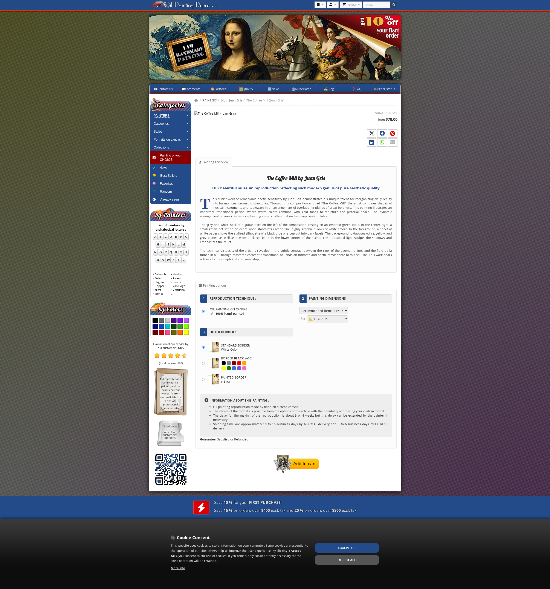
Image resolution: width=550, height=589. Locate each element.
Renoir (177, 282)
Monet (158, 294)
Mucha (177, 274)
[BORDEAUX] (234, 363)
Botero (158, 278)
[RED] (239, 363)
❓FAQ (356, 89)
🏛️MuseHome (301, 89)
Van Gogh (179, 286)
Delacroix (160, 274)
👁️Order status (384, 89)
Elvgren (159, 282)
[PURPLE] (239, 368)
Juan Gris (235, 100)
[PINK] (244, 368)
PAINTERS (210, 100)
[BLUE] (234, 368)
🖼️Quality (246, 89)
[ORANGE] (244, 363)
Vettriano (179, 290)
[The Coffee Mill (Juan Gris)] (215, 113)
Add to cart (304, 463)
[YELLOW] (224, 368)
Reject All (347, 560)
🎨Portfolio (218, 89)
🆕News (274, 89)
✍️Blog (329, 89)
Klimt (157, 290)
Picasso (177, 278)
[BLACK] (224, 363)
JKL (223, 100)
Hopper (159, 286)
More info (178, 568)
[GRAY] (229, 363)
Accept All (347, 548)
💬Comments (190, 89)
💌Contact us (163, 89)
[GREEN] (229, 368)
